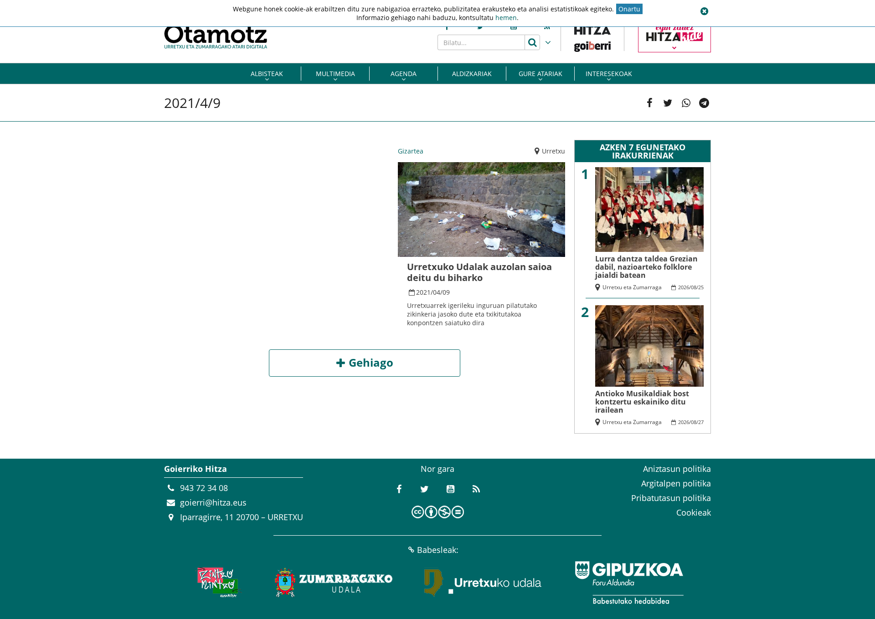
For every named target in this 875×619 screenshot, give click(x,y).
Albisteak (267, 73)
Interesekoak (609, 73)
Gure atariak (540, 73)
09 (446, 292)
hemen (506, 17)
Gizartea (410, 151)
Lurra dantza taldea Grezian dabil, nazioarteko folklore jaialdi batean (646, 267)
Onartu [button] (629, 9)
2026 (683, 287)
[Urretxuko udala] (483, 582)
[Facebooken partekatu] (649, 103)
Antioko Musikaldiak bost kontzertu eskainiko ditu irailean (642, 402)
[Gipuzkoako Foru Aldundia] (628, 582)
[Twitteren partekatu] (667, 103)
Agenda (404, 73)
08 (693, 287)
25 (701, 287)
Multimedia (335, 73)
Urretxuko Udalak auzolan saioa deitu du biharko (479, 272)
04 (436, 292)
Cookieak (693, 512)
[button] (704, 11)
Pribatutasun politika (671, 497)
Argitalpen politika (676, 483)
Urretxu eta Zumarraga (632, 287)
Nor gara (437, 468)
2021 (423, 292)
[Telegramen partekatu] (704, 103)
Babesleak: (437, 549)
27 (701, 422)
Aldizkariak (472, 73)
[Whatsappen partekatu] (686, 103)
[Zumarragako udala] (334, 582)
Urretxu (553, 151)
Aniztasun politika (677, 468)
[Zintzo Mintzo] (217, 582)
